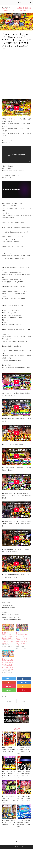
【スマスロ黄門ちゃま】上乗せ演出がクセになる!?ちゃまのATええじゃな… (24, 798)
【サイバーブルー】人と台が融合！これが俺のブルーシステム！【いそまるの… (23, 823)
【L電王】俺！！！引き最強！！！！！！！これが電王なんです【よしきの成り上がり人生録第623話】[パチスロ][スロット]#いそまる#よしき (8, 638)
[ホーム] (2, 7)
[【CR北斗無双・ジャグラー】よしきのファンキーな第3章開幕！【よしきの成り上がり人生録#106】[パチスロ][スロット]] (9, 812)
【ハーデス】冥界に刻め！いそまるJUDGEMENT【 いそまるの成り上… (8, 799)
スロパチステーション (10, 7)
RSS (16, 841)
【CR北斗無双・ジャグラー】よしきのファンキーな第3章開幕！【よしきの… (8, 823)
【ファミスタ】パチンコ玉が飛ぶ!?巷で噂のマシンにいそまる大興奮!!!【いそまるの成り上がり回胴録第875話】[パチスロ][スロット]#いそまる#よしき (8, 664)
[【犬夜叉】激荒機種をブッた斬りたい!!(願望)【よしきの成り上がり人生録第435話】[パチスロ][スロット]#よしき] (9, 739)
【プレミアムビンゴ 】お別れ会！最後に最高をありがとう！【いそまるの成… (8, 774)
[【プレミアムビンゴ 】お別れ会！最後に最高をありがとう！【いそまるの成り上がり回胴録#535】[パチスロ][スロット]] (9, 763)
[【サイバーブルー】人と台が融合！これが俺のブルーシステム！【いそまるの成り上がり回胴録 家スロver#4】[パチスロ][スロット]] (24, 812)
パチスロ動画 (16, 2)
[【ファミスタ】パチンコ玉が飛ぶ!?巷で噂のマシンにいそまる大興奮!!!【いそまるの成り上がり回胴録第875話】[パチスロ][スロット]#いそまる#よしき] (8, 653)
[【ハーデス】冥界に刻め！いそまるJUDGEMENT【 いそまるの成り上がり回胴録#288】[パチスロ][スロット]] (9, 787)
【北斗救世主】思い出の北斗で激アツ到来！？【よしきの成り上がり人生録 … (23, 750)
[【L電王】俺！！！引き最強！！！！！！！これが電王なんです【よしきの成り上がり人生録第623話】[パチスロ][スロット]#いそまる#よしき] (8, 627)
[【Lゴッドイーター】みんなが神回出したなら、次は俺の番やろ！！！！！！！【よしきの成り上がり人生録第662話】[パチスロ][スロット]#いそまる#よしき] (22, 627)
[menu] (30, 2)
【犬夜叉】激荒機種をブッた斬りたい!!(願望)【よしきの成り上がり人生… (8, 749)
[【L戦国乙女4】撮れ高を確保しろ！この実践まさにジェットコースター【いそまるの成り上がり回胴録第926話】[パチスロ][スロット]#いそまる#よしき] (24, 763)
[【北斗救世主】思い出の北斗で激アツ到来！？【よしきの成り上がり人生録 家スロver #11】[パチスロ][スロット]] (24, 739)
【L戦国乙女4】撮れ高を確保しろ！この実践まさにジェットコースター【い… (23, 774)
